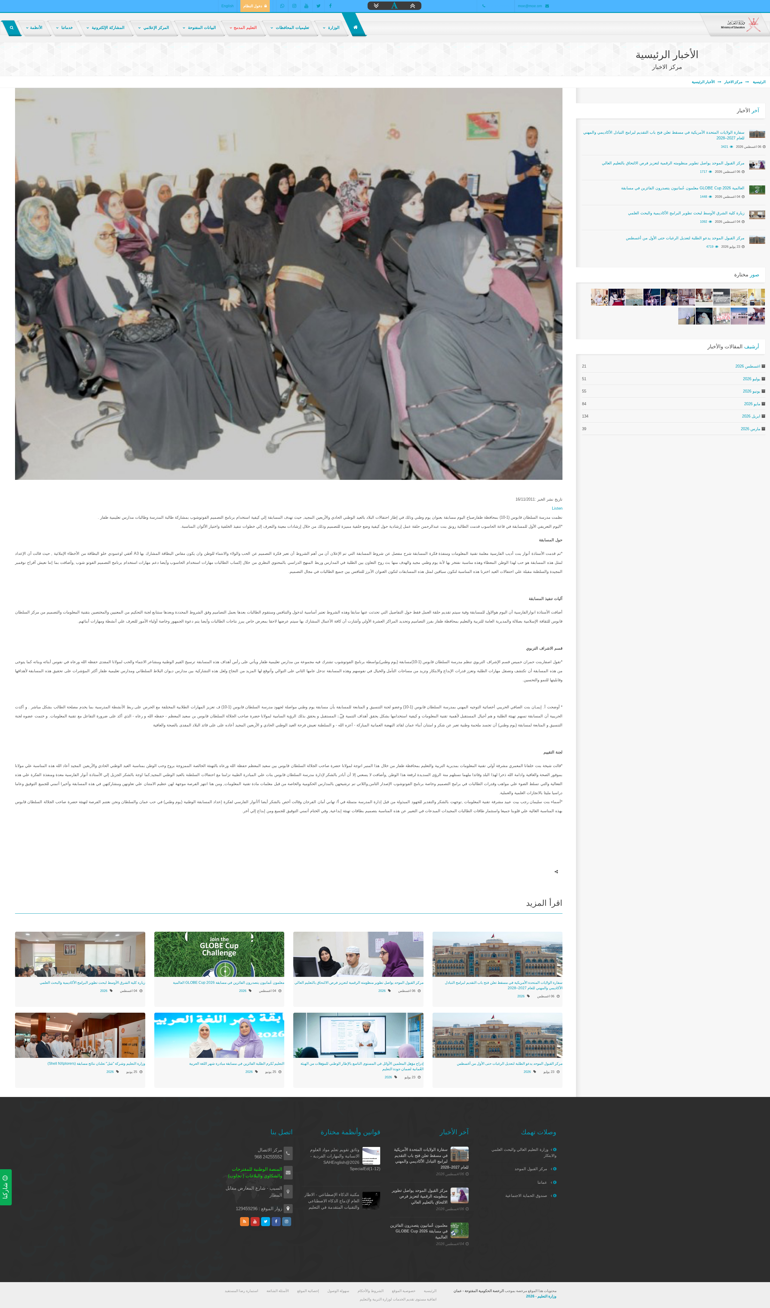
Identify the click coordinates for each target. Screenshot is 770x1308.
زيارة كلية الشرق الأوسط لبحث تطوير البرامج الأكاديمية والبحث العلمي (92, 982)
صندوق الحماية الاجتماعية (526, 1195)
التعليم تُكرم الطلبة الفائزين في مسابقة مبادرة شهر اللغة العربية (236, 1063)
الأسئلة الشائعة (277, 1291)
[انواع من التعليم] (686, 316)
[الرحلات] (756, 316)
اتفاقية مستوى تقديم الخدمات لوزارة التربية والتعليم (398, 1299)
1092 (703, 221)
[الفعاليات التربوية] (756, 297)
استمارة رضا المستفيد (241, 1291)
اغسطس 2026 (747, 366)
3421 (724, 146)
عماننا (542, 1182)
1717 (703, 171)
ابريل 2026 (751, 416)
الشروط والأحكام (370, 1291)
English (227, 6)
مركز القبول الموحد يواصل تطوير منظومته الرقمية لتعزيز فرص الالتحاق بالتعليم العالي (359, 982)
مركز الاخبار (733, 82)
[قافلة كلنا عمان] (739, 297)
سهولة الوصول (338, 1291)
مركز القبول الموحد (531, 1169)
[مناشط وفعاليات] (721, 297)
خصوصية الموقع (403, 1291)
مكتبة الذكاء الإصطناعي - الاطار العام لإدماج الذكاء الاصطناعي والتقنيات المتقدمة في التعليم (331, 1201)
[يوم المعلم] (616, 297)
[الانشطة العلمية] (704, 316)
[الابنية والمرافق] (686, 297)
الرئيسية (758, 82)
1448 (703, 196)
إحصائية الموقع (308, 1291)
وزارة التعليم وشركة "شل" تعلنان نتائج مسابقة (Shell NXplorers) (96, 1063)
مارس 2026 (750, 429)
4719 (709, 246)
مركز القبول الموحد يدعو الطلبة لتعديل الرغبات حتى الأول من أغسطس (509, 1063)
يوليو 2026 (751, 379)
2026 (521, 996)
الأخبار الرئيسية (703, 82)
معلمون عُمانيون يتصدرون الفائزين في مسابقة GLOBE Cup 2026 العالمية (228, 982)
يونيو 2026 (751, 391)
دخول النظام (252, 6)
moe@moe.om (530, 6)
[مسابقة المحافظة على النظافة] (669, 297)
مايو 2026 (752, 404)
